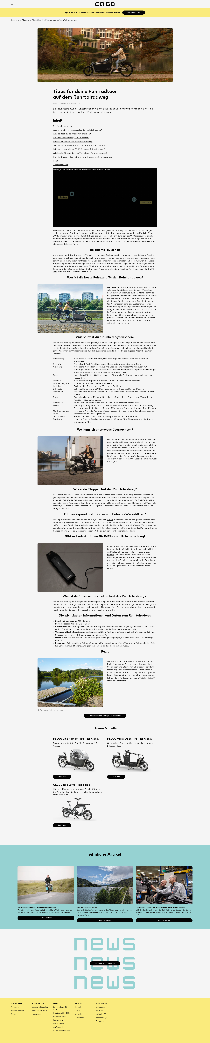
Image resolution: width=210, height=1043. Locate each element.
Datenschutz (58, 1024)
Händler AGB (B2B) (61, 1013)
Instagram (100, 1007)
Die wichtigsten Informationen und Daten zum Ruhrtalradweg (82, 157)
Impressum (58, 1020)
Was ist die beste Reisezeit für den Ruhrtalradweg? (77, 130)
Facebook (100, 1018)
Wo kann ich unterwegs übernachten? (71, 138)
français (77, 1014)
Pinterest (100, 1021)
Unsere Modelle (60, 165)
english (77, 1010)
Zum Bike (62, 776)
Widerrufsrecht (59, 1016)
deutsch (77, 1007)
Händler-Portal (38, 1010)
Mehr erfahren (133, 12)
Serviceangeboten (84, 531)
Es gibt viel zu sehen (62, 126)
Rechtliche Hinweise (61, 1031)
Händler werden (17, 1010)
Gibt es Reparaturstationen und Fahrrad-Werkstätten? (79, 146)
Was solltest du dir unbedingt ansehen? (72, 134)
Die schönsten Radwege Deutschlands (105, 715)
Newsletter (36, 1014)
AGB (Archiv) (58, 1027)
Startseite (14, 20)
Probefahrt (15, 1007)
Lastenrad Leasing (40, 1007)
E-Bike (110, 520)
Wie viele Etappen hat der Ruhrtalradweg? (73, 142)
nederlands (79, 1018)
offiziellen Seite (145, 678)
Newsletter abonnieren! (105, 963)
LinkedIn (99, 1014)
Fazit (55, 161)
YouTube (100, 1010)
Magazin (25, 20)
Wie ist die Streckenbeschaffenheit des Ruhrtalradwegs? (80, 153)
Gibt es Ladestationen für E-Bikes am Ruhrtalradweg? (79, 149)
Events (13, 1014)
